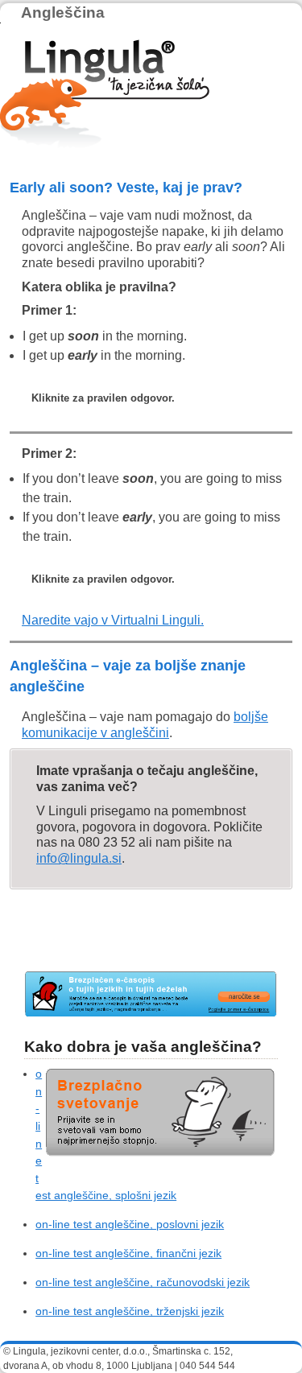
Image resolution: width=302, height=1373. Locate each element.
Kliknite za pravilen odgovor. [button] (103, 398)
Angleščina (63, 12)
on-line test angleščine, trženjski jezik (129, 1311)
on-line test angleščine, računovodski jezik (142, 1282)
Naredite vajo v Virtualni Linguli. (113, 620)
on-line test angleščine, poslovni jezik (129, 1224)
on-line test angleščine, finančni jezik (128, 1253)
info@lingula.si (79, 858)
